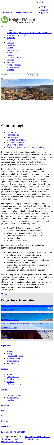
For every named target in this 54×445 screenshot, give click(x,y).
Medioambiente (45, 32)
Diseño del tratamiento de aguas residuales (25, 147)
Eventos (10, 70)
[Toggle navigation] (2, 26)
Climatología (12, 137)
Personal (10, 40)
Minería (10, 32)
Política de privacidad (11, 439)
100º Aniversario (14, 57)
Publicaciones (13, 67)
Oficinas (10, 60)
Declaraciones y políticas (12, 441)
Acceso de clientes (24, 12)
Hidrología (11, 132)
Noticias (10, 62)
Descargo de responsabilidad (37, 436)
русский (45, 12)
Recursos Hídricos (29, 32)
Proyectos (11, 37)
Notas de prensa (14, 65)
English (44, 10)
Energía (17, 32)
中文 (43, 7)
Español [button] (39, 2)
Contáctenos (6, 12)
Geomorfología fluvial (16, 140)
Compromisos (13, 50)
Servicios (24, 35)
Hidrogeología (13, 135)
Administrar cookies (33, 439)
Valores (10, 47)
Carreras (10, 42)
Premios (10, 52)
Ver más (4, 294)
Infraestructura (13, 35)
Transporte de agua (15, 145)
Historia (10, 55)
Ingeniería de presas (15, 142)
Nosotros (11, 45)
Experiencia (12, 30)
